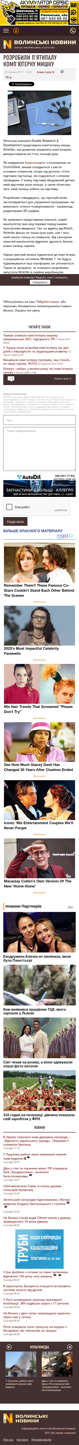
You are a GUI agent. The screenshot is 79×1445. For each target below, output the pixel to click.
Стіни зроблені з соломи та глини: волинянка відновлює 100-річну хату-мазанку (35, 1274)
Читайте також (39, 327)
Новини (39, 1127)
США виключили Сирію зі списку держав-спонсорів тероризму (32, 1188)
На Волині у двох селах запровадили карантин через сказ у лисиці (36, 1315)
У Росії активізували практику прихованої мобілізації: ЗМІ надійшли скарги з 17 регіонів (35, 1301)
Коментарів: (45, 72)
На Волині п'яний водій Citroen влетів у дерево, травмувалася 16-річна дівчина (37, 1219)
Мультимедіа (39, 1347)
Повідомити (40, 282)
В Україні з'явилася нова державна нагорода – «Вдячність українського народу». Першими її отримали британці (36, 1140)
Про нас (8, 1439)
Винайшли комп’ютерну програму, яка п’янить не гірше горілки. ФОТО (36, 361)
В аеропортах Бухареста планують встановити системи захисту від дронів (36, 1288)
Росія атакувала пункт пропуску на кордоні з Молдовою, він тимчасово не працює (35, 1328)
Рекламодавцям (41, 1439)
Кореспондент (35, 162)
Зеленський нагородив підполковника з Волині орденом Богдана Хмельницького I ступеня (36, 1201)
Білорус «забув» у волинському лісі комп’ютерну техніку (38, 370)
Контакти (22, 1439)
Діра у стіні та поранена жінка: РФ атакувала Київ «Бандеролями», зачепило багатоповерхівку (35, 1172)
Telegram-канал (47, 301)
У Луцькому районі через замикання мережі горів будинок (34, 1156)
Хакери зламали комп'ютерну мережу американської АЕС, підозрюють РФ (30, 337)
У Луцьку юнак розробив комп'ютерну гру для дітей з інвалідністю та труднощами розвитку (36, 349)
